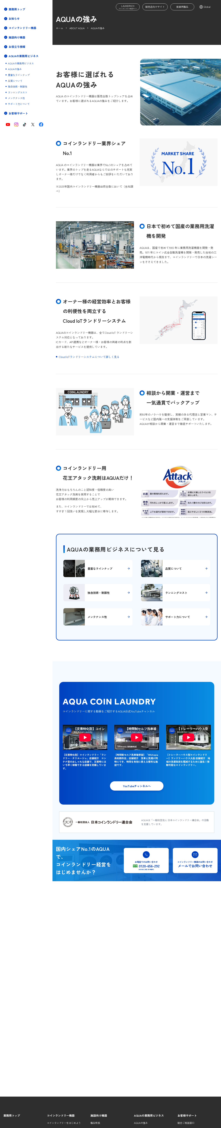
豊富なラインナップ (19, 75)
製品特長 (95, 1123)
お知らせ (14, 18)
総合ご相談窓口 (185, 1123)
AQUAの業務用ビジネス (21, 63)
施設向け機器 (98, 1115)
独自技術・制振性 (17, 86)
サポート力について (19, 104)
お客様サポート (187, 1115)
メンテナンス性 (16, 98)
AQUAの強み (15, 69)
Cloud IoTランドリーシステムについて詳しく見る (89, 357)
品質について (15, 80)
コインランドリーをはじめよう (64, 1123)
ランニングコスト (17, 92)
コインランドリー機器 (61, 1115)
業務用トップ (17, 9)
